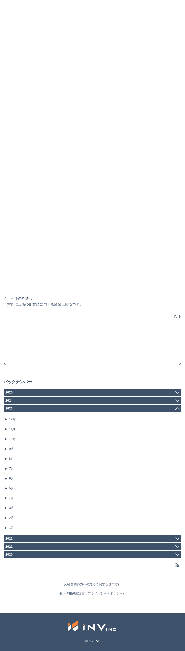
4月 (11, 498)
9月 (11, 449)
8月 (11, 458)
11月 (12, 429)
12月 (12, 419)
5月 (11, 488)
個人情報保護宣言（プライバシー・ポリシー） (92, 593)
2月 (11, 518)
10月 (12, 439)
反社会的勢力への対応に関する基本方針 (92, 584)
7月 (11, 468)
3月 (11, 508)
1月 (11, 527)
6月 (11, 478)
